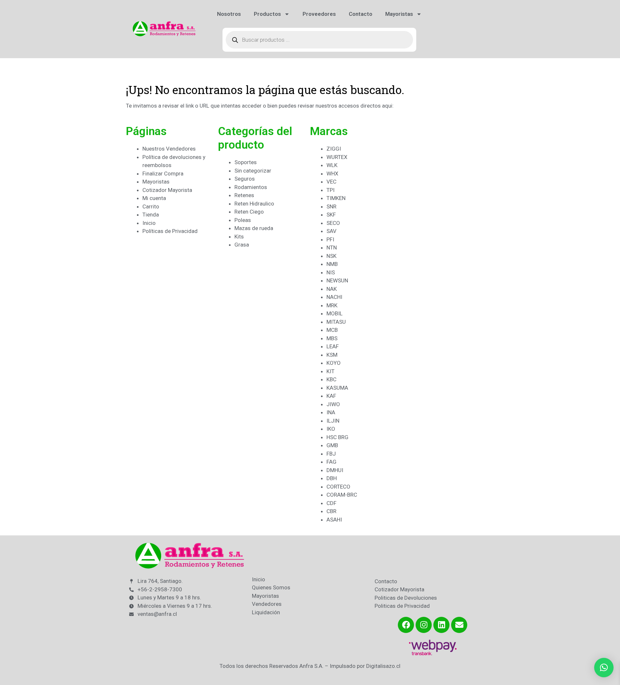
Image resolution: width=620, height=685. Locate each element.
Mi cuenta (154, 198)
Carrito (150, 206)
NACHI (334, 297)
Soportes (245, 162)
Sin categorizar (252, 170)
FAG (331, 461)
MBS (331, 338)
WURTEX (336, 157)
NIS (330, 272)
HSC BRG (337, 437)
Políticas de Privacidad (170, 231)
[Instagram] (424, 625)
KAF (331, 396)
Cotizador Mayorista (167, 190)
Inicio (149, 223)
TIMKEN (336, 198)
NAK (331, 289)
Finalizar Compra (162, 173)
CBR (331, 511)
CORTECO (338, 486)
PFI (330, 239)
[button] (604, 667)
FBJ (331, 453)
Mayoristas (399, 14)
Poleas (242, 220)
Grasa (241, 244)
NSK (331, 256)
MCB (332, 330)
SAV (331, 231)
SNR (331, 206)
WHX (332, 173)
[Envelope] (459, 625)
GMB (332, 445)
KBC (331, 379)
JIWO (333, 404)
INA (330, 412)
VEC (331, 181)
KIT (330, 371)
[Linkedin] (441, 625)
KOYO (333, 363)
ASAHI (334, 519)
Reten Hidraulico (254, 203)
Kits (239, 236)
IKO (330, 429)
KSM (331, 355)
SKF (331, 214)
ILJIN (332, 420)
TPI (330, 190)
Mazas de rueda (253, 228)
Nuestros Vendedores (169, 148)
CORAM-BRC (341, 494)
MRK (331, 305)
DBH (331, 478)
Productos (267, 14)
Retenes (244, 195)
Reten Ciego (249, 211)
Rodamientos (250, 187)
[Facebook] (406, 625)
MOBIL (334, 313)
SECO (333, 223)
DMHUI (334, 470)
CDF (331, 503)
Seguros (244, 178)
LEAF (332, 346)
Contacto (360, 14)
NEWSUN (337, 280)
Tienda (150, 214)
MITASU (336, 322)
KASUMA (337, 388)
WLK (331, 165)
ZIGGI (333, 148)
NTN (331, 247)
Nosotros (229, 14)
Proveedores (319, 14)
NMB (332, 264)
